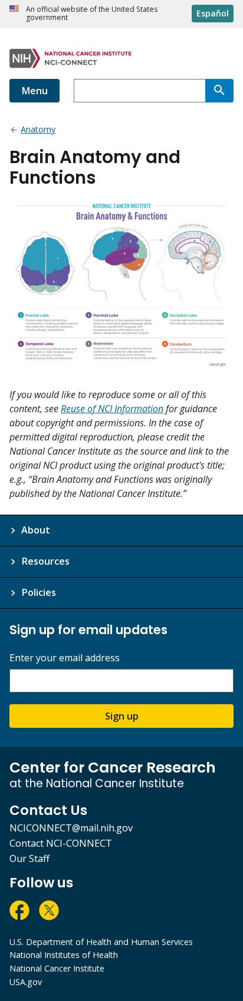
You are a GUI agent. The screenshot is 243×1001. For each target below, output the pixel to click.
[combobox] (139, 90)
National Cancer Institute (56, 968)
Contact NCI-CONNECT (60, 843)
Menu (34, 90)
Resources (45, 561)
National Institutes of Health (63, 954)
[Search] (219, 90)
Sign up (122, 716)
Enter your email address (64, 658)
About (35, 529)
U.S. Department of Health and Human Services (101, 941)
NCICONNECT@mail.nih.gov (71, 827)
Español (212, 13)
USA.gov (25, 981)
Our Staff (29, 858)
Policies (38, 592)
